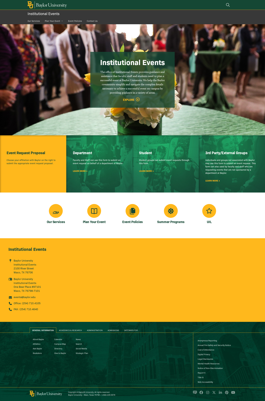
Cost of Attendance (206, 349)
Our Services (34, 20)
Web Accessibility (205, 381)
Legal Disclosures (205, 358)
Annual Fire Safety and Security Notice (214, 345)
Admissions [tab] (113, 330)
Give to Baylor (60, 353)
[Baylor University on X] (213, 393)
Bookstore (37, 353)
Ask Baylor (37, 348)
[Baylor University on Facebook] (201, 393)
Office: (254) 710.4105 (27, 303)
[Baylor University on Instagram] (207, 393)
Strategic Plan (82, 353)
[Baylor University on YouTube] (232, 393)
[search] (228, 5)
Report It (201, 372)
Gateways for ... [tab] (132, 330)
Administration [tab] (95, 330)
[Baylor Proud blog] (194, 393)
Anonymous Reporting (207, 340)
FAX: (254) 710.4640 (26, 309)
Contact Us (92, 20)
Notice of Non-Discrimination (210, 368)
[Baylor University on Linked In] (220, 393)
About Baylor (38, 339)
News (78, 339)
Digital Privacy (204, 354)
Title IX (201, 377)
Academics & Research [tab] (70, 330)
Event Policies (75, 20)
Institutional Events (44, 13)
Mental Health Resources (208, 363)
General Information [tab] (43, 330)
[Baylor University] (46, 5)
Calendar (58, 339)
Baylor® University (86, 392)
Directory (58, 348)
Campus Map (60, 343)
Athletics (36, 343)
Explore (128, 100)
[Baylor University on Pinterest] (226, 393)
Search (79, 343)
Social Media (81, 348)
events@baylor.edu (25, 297)
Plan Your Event (52, 20)
